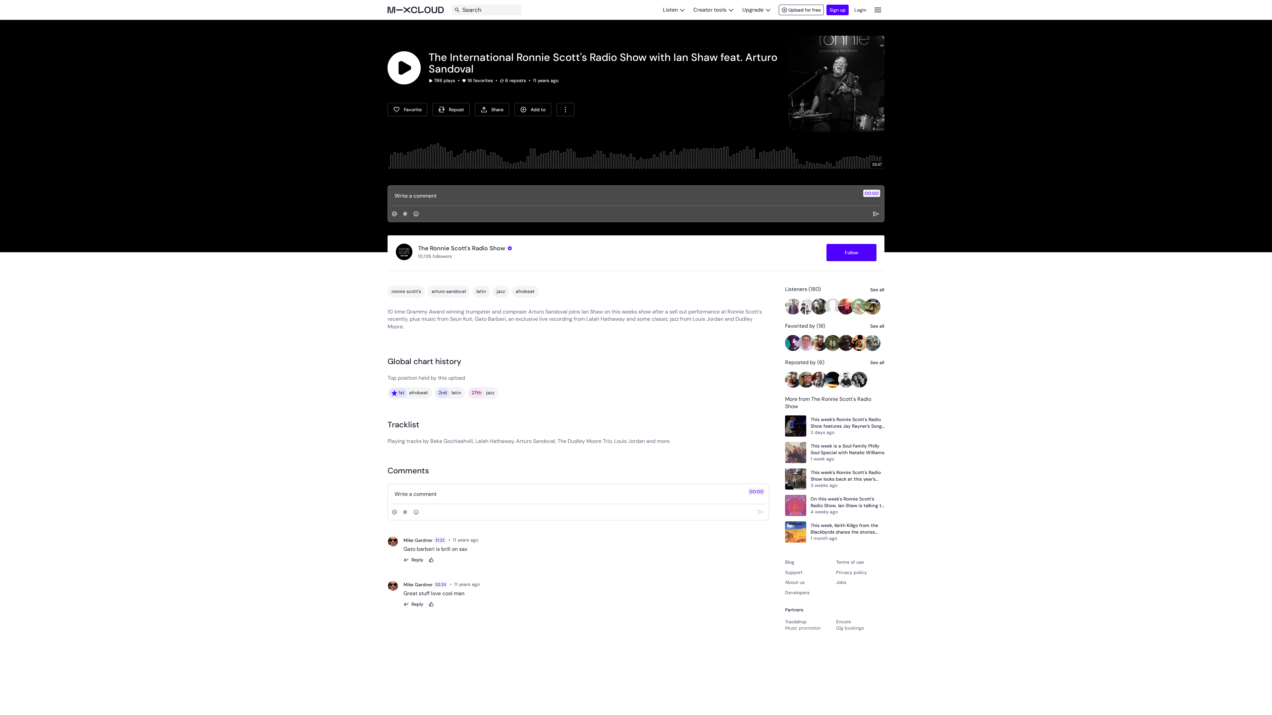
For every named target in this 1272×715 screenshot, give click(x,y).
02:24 (440, 584)
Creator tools (709, 9)
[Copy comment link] (482, 540)
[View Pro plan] (510, 248)
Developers (797, 593)
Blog (789, 562)
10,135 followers (435, 256)
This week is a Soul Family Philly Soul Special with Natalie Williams (847, 449)
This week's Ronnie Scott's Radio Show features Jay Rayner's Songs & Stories (847, 422)
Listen (670, 9)
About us (795, 582)
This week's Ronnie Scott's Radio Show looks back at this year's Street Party (846, 475)
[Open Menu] (877, 9)
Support (794, 572)
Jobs (841, 582)
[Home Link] (416, 10)
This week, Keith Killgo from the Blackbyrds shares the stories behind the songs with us (844, 528)
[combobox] (565, 109)
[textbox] (625, 196)
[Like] (431, 560)
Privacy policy (851, 572)
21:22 (440, 540)
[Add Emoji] (416, 214)
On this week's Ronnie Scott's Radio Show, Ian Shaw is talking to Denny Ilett (847, 502)
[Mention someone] (394, 213)
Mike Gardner (418, 540)
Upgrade (753, 9)
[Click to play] (404, 67)
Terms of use (850, 562)
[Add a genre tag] (405, 213)
